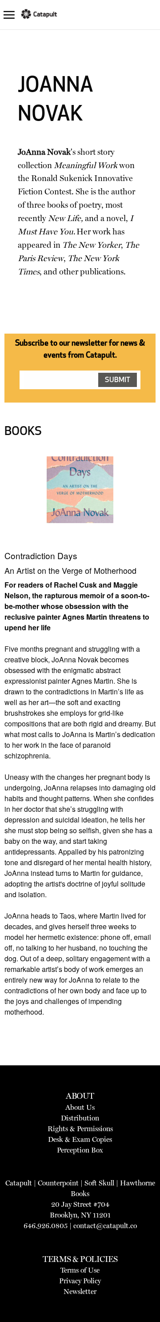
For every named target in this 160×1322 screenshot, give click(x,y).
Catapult (18, 1183)
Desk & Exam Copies (80, 1139)
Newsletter (80, 1291)
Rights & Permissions (80, 1129)
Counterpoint (58, 1183)
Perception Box (80, 1150)
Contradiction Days (40, 555)
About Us (80, 1107)
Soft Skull (99, 1183)
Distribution (80, 1118)
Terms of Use (80, 1270)
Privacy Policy (80, 1281)
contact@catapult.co (105, 1225)
